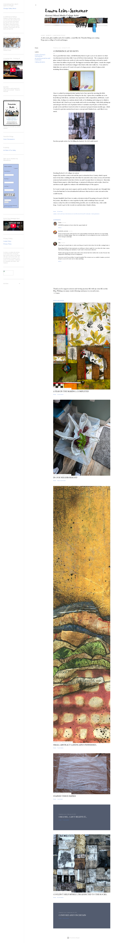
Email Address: (7, 171)
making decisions (40, 62)
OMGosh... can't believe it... (73, 816)
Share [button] (36, 48)
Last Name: (6, 186)
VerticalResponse (9, 206)
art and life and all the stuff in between (81, 213)
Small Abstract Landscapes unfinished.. (75, 744)
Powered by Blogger (75, 937)
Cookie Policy (7, 241)
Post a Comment (61, 480)
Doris (59, 222)
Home (43, 35)
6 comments (66, 918)
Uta (59, 242)
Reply (60, 227)
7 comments (60, 748)
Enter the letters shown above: (10, 197)
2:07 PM (64, 222)
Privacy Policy (7, 244)
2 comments (60, 394)
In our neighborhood (65, 477)
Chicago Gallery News (9, 8)
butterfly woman (63, 231)
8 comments (60, 897)
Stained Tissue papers (64, 796)
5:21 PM (70, 231)
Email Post (60, 211)
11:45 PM (63, 242)
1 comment (60, 799)
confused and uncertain (72, 915)
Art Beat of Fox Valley (9, 150)
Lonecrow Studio (58, 35)
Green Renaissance (9, 139)
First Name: (6, 178)
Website (49, 35)
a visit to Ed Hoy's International (40, 55)
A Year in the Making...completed (71, 391)
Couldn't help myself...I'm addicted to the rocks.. (80, 894)
